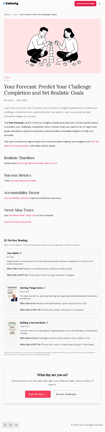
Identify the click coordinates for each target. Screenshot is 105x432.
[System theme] (16, 425)
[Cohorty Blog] (10, 3)
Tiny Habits (13, 253)
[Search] (99, 3)
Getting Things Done (31, 287)
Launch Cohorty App (85, 3)
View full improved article (17, 221)
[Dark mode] (10, 425)
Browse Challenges (66, 394)
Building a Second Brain (32, 322)
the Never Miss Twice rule (22, 215)
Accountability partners (17, 198)
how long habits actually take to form (37, 163)
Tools (15, 14)
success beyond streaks (23, 180)
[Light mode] (5, 425)
